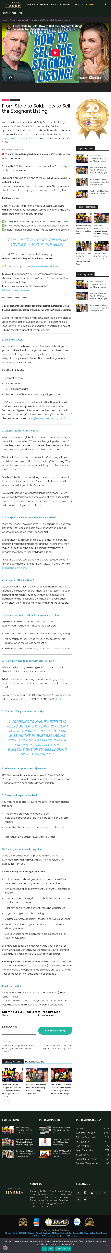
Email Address (9, 1026)
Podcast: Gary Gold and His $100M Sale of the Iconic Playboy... (61, 1142)
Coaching (65, 4)
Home (4, 20)
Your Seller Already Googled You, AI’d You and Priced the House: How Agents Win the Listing (11, 1090)
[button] (105, 4)
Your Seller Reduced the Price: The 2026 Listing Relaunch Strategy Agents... (99, 170)
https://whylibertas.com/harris (19, 138)
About (78, 4)
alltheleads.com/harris (14, 567)
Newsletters (9, 13)
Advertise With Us (11, 1233)
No (51, 1248)
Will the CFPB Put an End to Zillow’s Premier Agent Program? (62, 1153)
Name (5, 1015)
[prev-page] (4, 1102)
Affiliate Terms (95, 1233)
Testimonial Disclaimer (81, 1233)
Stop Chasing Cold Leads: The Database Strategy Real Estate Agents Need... (99, 182)
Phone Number (46, 1015)
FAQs (21, 13)
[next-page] (8, 1102)
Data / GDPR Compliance (70, 1236)
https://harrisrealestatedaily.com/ (46, 418)
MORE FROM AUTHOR (35, 1062)
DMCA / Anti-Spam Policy (51, 1236)
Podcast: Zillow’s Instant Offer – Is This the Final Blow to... (61, 1130)
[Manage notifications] (5, 1247)
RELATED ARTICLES (13, 1062)
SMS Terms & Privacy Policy (61, 1233)
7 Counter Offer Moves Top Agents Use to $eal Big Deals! (57, 1047)
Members (90, 4)
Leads (43, 4)
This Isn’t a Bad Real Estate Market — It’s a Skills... (101, 256)
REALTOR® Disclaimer (27, 1233)
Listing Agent (23, 20)
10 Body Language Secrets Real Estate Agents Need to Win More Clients (18, 1048)
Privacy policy (63, 1248)
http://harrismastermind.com (16, 290)
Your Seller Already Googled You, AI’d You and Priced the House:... (98, 158)
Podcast (31, 4)
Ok (44, 1248)
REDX (58, 699)
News (53, 4)
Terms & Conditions (43, 1233)
